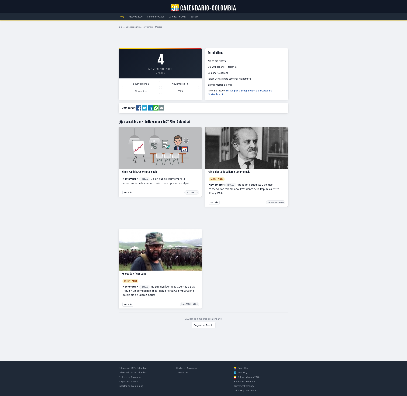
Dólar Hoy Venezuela (245, 390)
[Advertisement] (203, 39)
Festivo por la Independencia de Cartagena (249, 90)
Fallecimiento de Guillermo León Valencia (229, 171)
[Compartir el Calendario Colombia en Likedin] (150, 108)
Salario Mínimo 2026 (248, 377)
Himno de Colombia (244, 381)
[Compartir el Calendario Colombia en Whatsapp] (156, 108)
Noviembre (148, 26)
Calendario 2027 (177, 16)
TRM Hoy (242, 372)
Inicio (121, 26)
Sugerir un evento (128, 381)
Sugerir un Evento (203, 325)
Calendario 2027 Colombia (133, 372)
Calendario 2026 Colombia (133, 367)
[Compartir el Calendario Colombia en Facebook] (138, 108)
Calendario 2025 (133, 26)
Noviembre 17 (215, 94)
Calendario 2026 (155, 16)
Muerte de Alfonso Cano (133, 273)
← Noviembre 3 (141, 83)
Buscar (194, 16)
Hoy (122, 16)
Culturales (192, 192)
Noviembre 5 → (180, 83)
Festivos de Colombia (130, 377)
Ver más (128, 192)
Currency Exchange (244, 385)
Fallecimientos (276, 202)
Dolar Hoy (242, 367)
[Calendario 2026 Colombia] (203, 7)
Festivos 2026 (135, 16)
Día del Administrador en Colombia (139, 171)
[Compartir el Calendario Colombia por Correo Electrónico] (161, 108)
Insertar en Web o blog (131, 385)
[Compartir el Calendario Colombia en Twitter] (144, 108)
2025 (180, 91)
